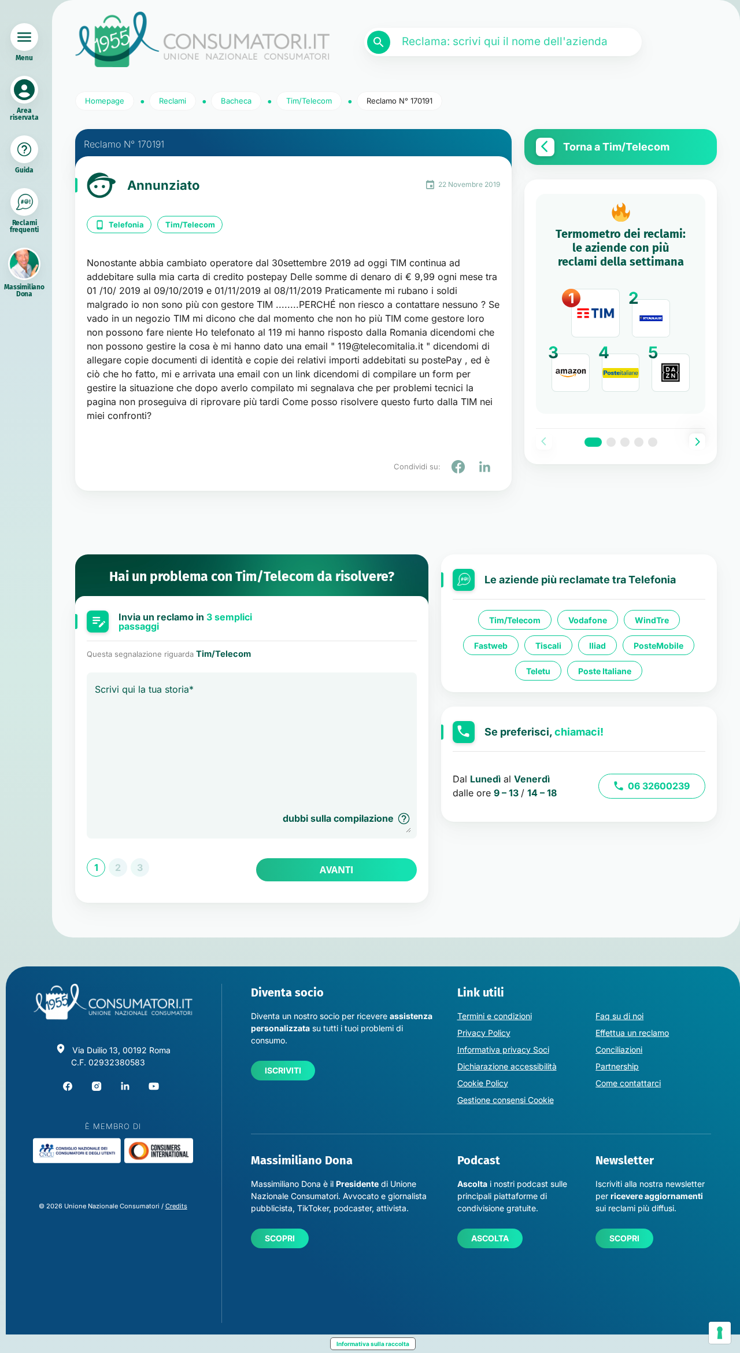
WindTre (652, 620)
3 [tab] (625, 442)
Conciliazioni (618, 1049)
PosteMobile (658, 645)
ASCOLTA (490, 1238)
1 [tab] (593, 442)
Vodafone (587, 620)
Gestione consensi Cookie (505, 1100)
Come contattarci (628, 1083)
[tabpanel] (620, 304)
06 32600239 (659, 786)
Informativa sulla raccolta (372, 1343)
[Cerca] (378, 42)
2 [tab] (611, 442)
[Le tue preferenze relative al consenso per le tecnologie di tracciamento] (720, 1333)
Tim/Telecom (190, 224)
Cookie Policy (482, 1083)
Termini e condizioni (494, 1016)
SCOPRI (280, 1238)
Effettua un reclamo (632, 1033)
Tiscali (548, 645)
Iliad (597, 645)
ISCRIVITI (283, 1070)
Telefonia (126, 224)
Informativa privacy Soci (503, 1049)
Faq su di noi (619, 1016)
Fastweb (491, 645)
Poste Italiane (604, 671)
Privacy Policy (483, 1033)
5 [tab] (652, 442)
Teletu (538, 671)
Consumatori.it (202, 40)
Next (697, 441)
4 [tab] (638, 442)
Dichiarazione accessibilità (507, 1066)
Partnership (617, 1066)
